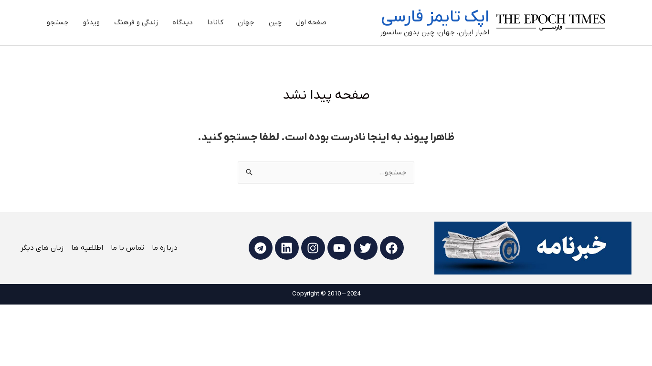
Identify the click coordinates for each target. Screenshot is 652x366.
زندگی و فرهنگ (136, 22)
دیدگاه (182, 22)
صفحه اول (311, 22)
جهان (246, 22)
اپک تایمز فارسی (435, 17)
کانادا (215, 22)
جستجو (58, 22)
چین (275, 22)
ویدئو (91, 22)
